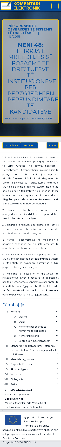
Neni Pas (28, 145)
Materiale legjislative (22, 359)
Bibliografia (17, 379)
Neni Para (12, 145)
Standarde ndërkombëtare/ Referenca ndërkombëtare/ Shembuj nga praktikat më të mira (33, 350)
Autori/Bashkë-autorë (19, 390)
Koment (15, 311)
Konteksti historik (29, 335)
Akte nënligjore (19, 369)
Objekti (23, 321)
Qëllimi (23, 316)
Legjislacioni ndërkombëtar (34, 340)
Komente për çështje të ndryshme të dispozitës (32, 328)
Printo (52, 145)
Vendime (16, 374)
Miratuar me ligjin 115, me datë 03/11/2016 (28, 118)
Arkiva (14, 384)
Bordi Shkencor (14, 398)
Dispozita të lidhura (22, 364)
